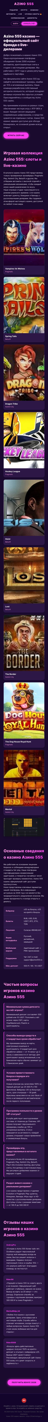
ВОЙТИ (15, 23)
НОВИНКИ (34, 10)
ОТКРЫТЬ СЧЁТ (29, 23)
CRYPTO (24, 10)
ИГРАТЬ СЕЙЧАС (16, 135)
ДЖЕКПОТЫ (32, 18)
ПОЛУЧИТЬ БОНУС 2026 (24, 1382)
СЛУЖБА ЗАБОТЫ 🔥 (33, 14)
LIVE (20, 14)
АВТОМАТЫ (11, 14)
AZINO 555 (24, 4)
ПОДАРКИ (14, 10)
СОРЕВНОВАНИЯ (18, 18)
